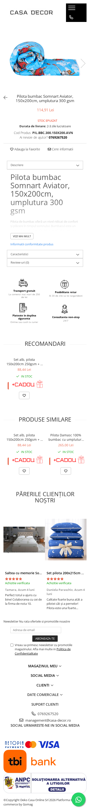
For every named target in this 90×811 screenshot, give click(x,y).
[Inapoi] (3, 97)
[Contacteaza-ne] (71, 17)
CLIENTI (43, 685)
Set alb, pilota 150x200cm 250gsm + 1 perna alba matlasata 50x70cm (24, 361)
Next (83, 63)
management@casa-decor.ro (47, 720)
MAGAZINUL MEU (43, 666)
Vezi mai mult (22, 236)
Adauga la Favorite (26, 149)
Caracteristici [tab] (19, 254)
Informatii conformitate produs (31, 244)
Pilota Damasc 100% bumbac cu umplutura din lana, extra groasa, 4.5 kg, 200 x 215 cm (65, 437)
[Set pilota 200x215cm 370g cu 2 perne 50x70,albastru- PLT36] (66, 539)
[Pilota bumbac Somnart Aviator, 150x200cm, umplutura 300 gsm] (45, 58)
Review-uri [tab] (20, 262)
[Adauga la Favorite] (24, 395)
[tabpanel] (45, 58)
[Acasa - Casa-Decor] (31, 12)
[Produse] (72, 9)
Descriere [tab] (17, 165)
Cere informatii (62, 149)
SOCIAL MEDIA (43, 675)
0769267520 (47, 713)
